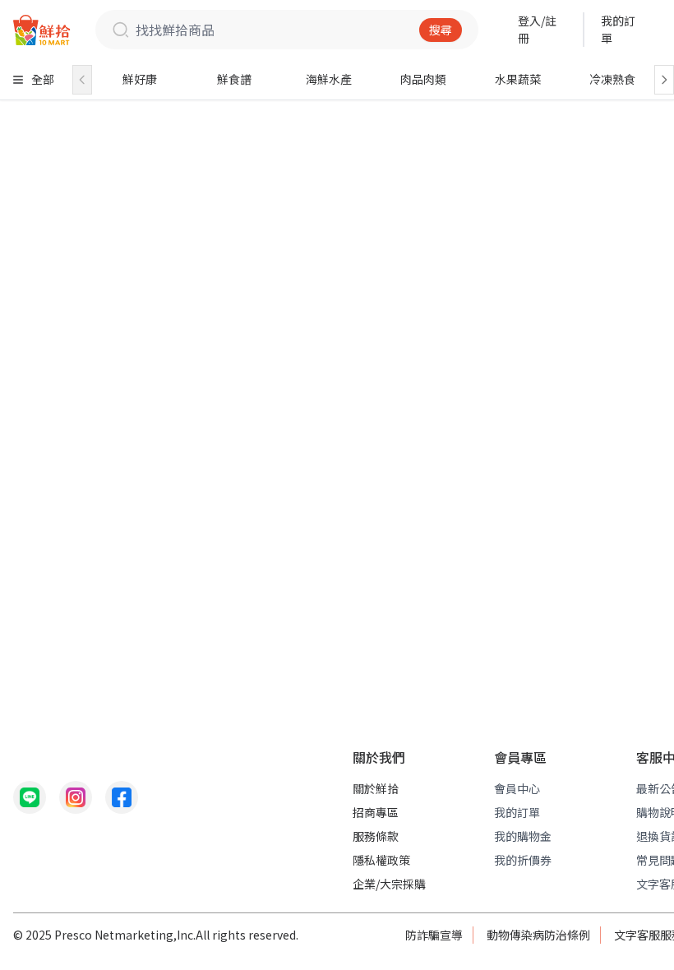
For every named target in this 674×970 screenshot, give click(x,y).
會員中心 (517, 788)
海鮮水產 (329, 79)
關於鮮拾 (376, 788)
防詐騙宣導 (434, 934)
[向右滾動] (664, 80)
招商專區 (376, 812)
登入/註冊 (537, 29)
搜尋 (440, 29)
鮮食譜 (234, 79)
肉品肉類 (423, 79)
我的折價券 (523, 860)
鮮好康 (139, 79)
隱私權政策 (381, 860)
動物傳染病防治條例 (538, 934)
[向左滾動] (82, 80)
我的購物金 (523, 836)
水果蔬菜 (518, 79)
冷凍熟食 (612, 79)
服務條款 (376, 836)
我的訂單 (618, 29)
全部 (42, 79)
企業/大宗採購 (389, 883)
